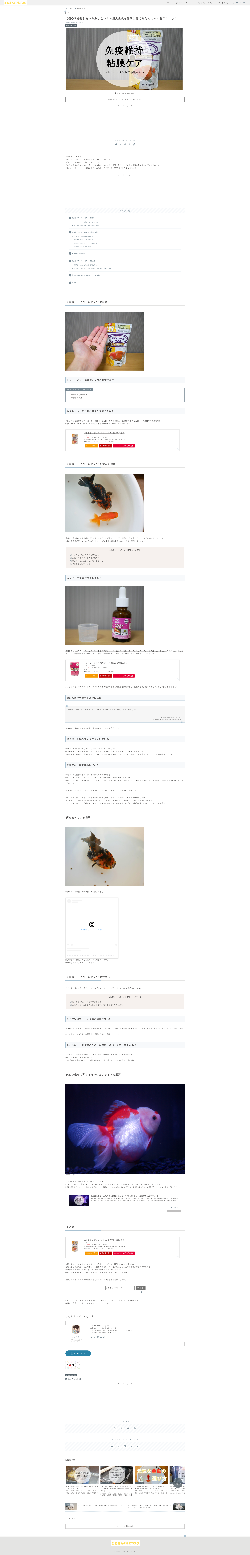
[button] (135, 1428)
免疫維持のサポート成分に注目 (83, 240)
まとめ (74, 282)
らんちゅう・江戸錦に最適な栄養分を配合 (87, 225)
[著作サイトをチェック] (116, 144)
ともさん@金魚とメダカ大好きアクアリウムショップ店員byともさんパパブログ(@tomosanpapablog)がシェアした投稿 (112, 955)
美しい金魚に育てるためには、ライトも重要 (86, 275)
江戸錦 (73, 653)
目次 (122, 211)
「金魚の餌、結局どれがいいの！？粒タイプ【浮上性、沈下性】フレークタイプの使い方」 (144, 780)
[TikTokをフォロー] (240, 3)
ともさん (75, 1337)
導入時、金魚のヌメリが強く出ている (85, 243)
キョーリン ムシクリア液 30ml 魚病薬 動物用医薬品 (106, 663)
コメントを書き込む (125, 1526)
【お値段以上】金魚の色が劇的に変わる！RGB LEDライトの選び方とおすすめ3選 (133, 1187)
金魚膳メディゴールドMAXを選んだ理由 (85, 232)
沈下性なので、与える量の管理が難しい (86, 265)
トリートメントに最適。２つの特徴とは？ (87, 222)
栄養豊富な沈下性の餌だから (83, 246)
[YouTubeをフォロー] (237, 3)
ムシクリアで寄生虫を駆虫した (83, 236)
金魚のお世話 (72, 1375)
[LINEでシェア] (128, 1428)
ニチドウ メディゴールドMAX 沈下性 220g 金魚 (104, 433)
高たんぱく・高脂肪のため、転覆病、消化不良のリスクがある (92, 268)
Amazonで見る (91, 446)
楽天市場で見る (105, 446)
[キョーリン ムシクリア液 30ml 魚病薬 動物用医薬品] (75, 669)
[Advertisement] (125, 121)
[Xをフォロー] (120, 144)
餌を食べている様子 (78, 253)
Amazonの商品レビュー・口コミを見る (100, 441)
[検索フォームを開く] (244, 3)
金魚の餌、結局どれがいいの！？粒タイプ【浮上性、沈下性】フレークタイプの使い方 (100, 790)
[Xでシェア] (115, 1428)
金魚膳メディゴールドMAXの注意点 (83, 261)
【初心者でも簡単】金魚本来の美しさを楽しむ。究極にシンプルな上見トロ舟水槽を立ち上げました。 (125, 651)
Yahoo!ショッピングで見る (123, 446)
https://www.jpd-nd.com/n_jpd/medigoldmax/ (166, 719)
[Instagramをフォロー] (233, 3)
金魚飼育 (77, 1379)
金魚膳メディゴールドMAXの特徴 (83, 218)
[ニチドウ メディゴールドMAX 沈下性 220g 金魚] (75, 439)
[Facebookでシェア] (122, 1428)
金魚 (69, 1379)
